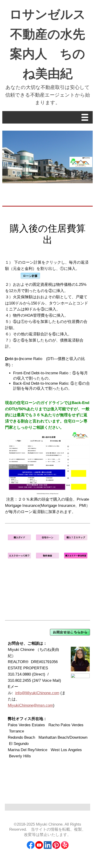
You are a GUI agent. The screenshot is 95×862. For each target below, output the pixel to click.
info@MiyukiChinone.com (37, 693)
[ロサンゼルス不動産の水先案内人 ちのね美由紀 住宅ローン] (47, 539)
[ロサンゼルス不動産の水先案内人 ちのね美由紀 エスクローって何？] (19, 557)
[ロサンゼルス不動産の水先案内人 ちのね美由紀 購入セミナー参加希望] (75, 557)
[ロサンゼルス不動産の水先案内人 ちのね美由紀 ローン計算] (30, 278)
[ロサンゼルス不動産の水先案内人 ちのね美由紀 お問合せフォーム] (70, 634)
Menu (86, 118)
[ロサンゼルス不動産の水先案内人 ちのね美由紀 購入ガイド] (19, 539)
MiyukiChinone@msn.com (30, 705)
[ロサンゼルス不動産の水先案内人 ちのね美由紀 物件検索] (47, 557)
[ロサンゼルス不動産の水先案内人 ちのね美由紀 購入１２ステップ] (75, 539)
